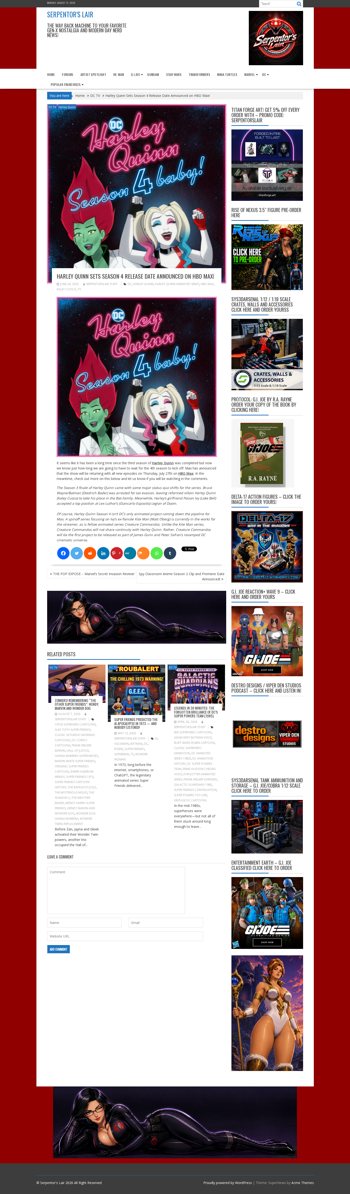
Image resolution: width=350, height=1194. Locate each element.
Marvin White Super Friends (75, 761)
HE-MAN (118, 74)
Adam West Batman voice (193, 737)
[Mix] (143, 553)
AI (156, 738)
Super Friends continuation (195, 790)
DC (264, 74)
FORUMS (67, 74)
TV (79, 289)
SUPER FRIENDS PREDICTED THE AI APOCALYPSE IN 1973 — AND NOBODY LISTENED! (136, 723)
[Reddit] (90, 553)
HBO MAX (207, 284)
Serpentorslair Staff (101, 284)
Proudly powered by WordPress (227, 1182)
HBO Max (186, 473)
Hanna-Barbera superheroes (76, 756)
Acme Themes (302, 1182)
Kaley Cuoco (66, 289)
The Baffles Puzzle (82, 787)
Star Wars (174, 74)
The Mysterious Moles (71, 792)
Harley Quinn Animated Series (177, 284)
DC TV (52, 107)
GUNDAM (153, 74)
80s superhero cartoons (193, 732)
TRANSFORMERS (199, 74)
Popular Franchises (66, 84)
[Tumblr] (170, 553)
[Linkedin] (103, 553)
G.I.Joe (135, 74)
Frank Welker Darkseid (200, 779)
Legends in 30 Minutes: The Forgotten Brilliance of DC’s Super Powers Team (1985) (196, 711)
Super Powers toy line (190, 795)
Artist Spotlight (93, 74)
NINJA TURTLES (227, 74)
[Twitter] (76, 553)
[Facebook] (63, 553)
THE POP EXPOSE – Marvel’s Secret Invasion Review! (93, 574)
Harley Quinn (67, 107)
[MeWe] (130, 553)
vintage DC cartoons (190, 800)
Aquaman (121, 744)
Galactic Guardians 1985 (193, 785)
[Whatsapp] (156, 553)
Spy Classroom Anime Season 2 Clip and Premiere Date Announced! (182, 576)
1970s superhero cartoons (75, 724)
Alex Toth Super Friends (72, 730)
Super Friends (135, 749)
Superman (121, 754)
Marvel (249, 74)
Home (51, 74)
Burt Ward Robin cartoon (194, 743)
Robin (118, 749)
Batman (136, 744)
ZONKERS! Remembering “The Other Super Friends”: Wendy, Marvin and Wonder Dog (77, 704)
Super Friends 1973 (80, 777)
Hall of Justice (78, 751)
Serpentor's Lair (70, 14)
